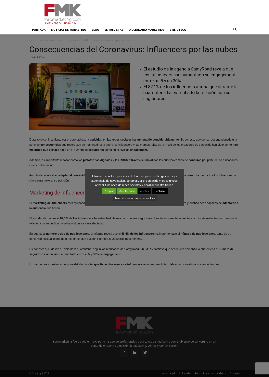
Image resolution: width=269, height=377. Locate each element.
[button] (235, 29)
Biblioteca (178, 29)
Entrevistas (114, 29)
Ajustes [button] (144, 191)
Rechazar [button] (160, 191)
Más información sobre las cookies (135, 198)
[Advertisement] (168, 14)
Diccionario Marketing (146, 29)
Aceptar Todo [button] (126, 191)
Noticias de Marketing (68, 29)
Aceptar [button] (109, 191)
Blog (95, 29)
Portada (39, 29)
